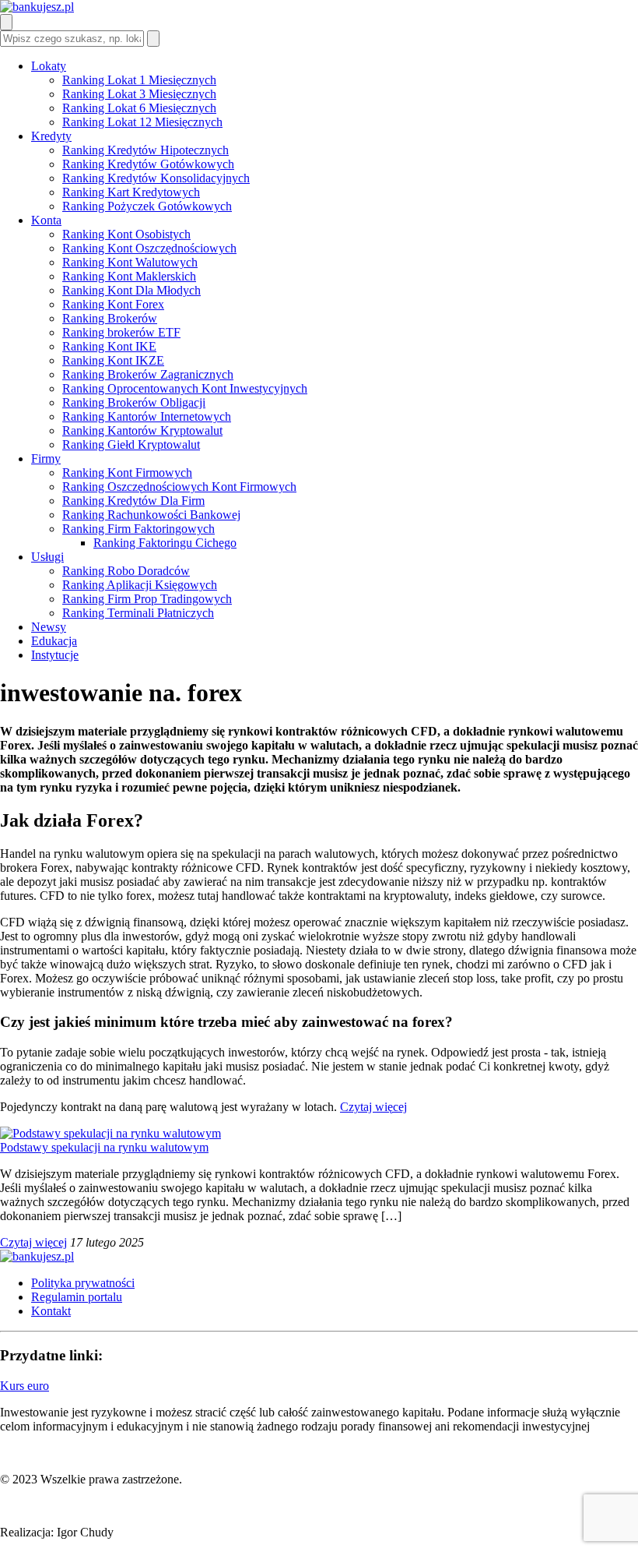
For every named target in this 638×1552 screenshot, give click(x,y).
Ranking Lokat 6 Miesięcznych (139, 108)
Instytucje (55, 654)
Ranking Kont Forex (113, 304)
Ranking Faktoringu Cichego (165, 542)
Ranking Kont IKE (109, 346)
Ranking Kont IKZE (113, 360)
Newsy (48, 626)
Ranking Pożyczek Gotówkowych (147, 206)
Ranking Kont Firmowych (127, 472)
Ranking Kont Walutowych (130, 262)
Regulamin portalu (76, 1296)
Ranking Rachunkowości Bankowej (151, 514)
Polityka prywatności (83, 1282)
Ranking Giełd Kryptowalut (131, 444)
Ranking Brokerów (109, 318)
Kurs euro (24, 1385)
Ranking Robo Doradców (126, 570)
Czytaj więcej (373, 1106)
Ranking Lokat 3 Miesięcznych (139, 94)
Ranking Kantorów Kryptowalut (142, 430)
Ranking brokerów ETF (121, 332)
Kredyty (51, 136)
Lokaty (48, 65)
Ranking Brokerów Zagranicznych (147, 374)
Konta (46, 220)
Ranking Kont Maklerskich (129, 276)
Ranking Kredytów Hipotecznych (145, 150)
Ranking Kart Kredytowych (131, 192)
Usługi (47, 556)
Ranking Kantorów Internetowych (146, 416)
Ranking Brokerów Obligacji (133, 402)
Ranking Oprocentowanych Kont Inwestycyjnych (184, 388)
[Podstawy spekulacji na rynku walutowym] (110, 1133)
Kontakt (51, 1310)
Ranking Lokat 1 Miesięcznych (139, 79)
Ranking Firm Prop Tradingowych (147, 598)
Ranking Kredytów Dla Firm (133, 500)
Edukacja (54, 640)
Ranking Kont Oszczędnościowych (149, 248)
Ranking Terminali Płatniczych (138, 612)
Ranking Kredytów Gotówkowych (148, 164)
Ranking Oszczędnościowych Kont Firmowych (179, 486)
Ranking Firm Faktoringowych (138, 528)
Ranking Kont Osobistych (126, 234)
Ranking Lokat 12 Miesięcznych (142, 122)
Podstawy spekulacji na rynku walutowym (104, 1147)
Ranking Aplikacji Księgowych (139, 584)
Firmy (46, 458)
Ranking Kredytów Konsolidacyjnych (156, 178)
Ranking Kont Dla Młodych (131, 290)
